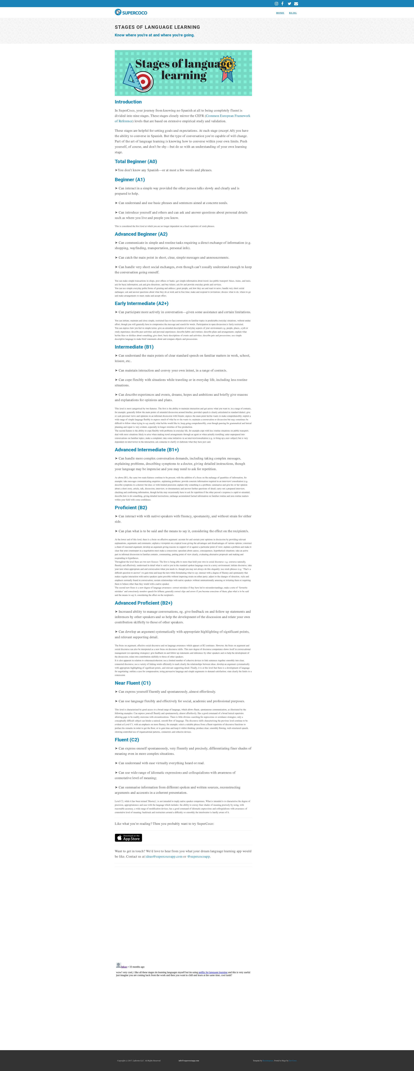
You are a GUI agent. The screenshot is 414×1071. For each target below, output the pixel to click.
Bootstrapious (268, 1060)
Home (280, 13)
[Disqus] (183, 914)
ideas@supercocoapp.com (164, 856)
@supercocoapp (198, 856)
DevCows (293, 1060)
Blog (293, 13)
